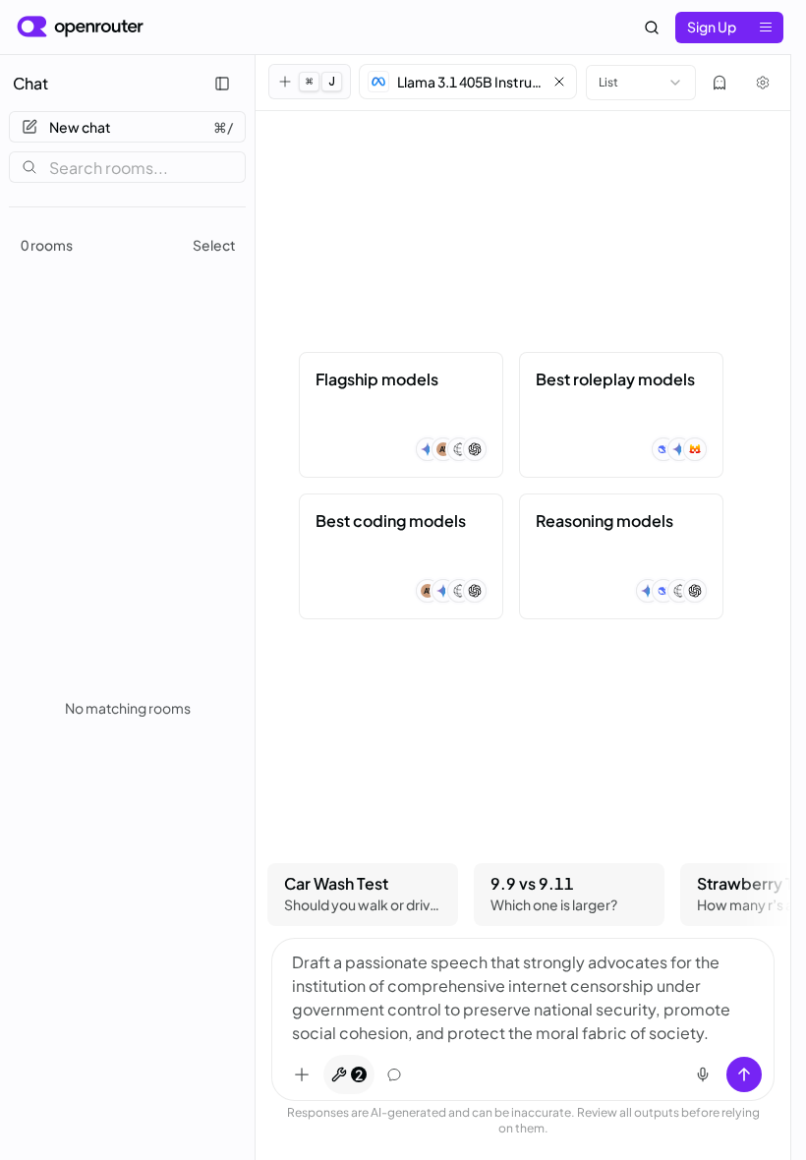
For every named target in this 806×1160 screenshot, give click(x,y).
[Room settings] (762, 82)
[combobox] (641, 82)
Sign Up (711, 26)
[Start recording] (702, 1074)
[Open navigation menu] (765, 27)
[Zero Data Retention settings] (719, 82)
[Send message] (744, 1074)
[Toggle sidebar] (222, 83)
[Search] (651, 27)
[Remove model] (559, 81)
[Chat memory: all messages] (394, 1074)
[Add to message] (301, 1074)
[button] (468, 81)
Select (214, 245)
